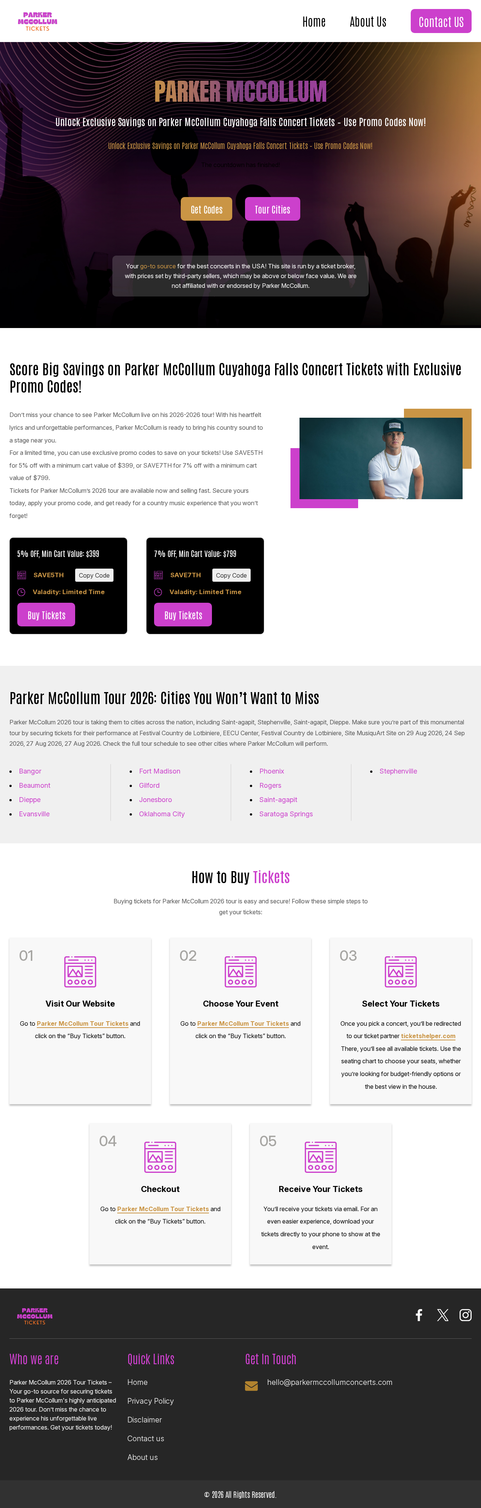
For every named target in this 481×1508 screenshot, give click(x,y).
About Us (368, 20)
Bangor (30, 771)
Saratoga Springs (286, 814)
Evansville (34, 814)
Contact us (145, 1438)
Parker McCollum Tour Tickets (83, 1023)
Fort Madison (159, 771)
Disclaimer (144, 1419)
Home (314, 20)
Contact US (441, 21)
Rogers (270, 785)
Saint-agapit (278, 800)
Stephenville (398, 771)
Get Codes (206, 209)
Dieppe (30, 800)
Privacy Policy (150, 1401)
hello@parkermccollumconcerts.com (330, 1382)
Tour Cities (272, 209)
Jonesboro (155, 800)
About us (142, 1457)
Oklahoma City (162, 814)
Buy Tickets (46, 614)
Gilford (149, 785)
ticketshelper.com (428, 1036)
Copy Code (94, 575)
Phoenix (271, 771)
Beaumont (34, 785)
